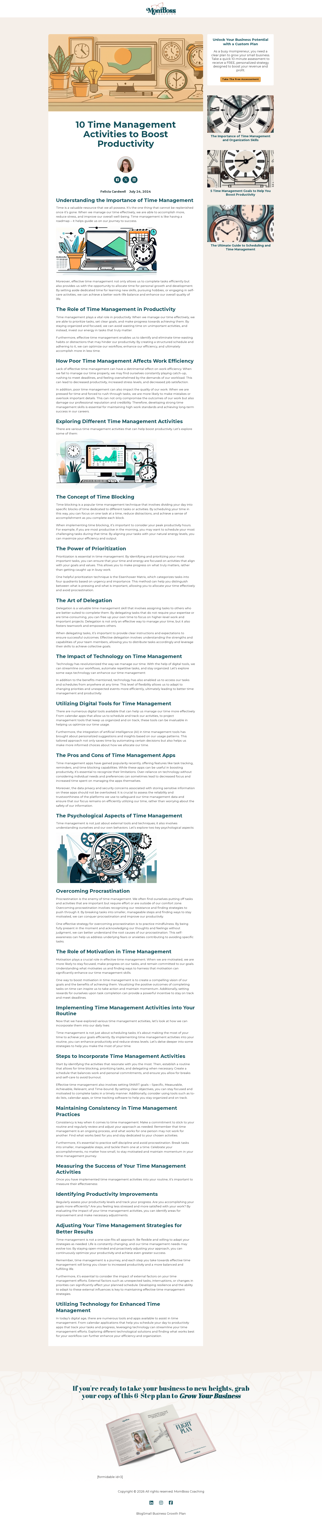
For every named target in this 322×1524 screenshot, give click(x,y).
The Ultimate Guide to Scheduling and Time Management (241, 247)
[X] (125, 179)
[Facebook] (117, 179)
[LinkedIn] (134, 179)
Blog (139, 1513)
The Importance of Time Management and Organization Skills (240, 138)
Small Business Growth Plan (164, 1513)
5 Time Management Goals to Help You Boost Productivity (240, 192)
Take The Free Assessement (240, 79)
